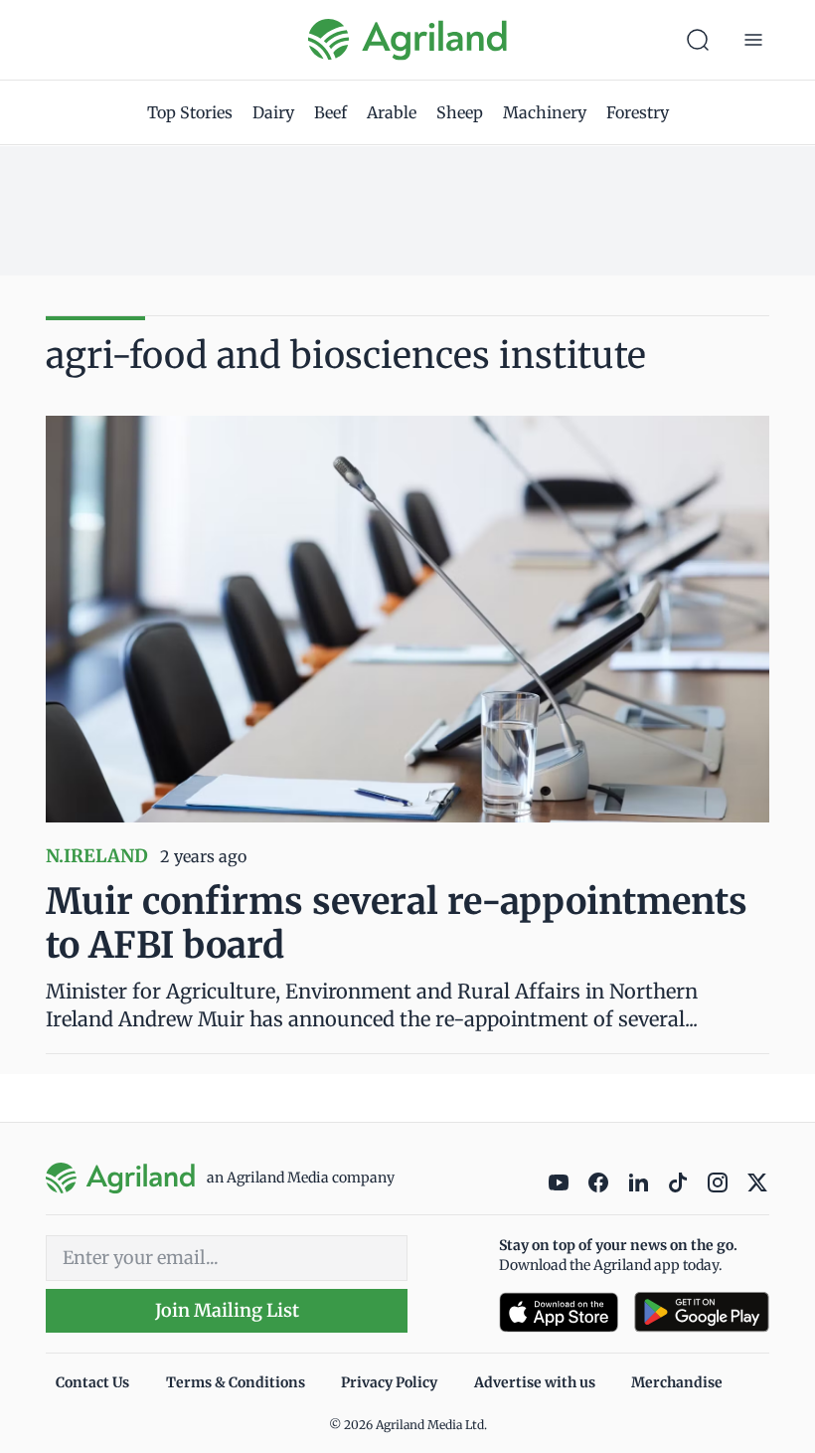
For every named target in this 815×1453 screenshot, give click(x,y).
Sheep (459, 112)
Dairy (273, 112)
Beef (330, 112)
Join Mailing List (227, 1310)
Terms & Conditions (235, 1382)
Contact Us (92, 1382)
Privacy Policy (389, 1382)
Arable (391, 112)
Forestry (637, 112)
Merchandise (677, 1382)
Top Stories (190, 112)
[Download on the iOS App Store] (558, 1312)
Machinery (544, 112)
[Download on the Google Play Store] (701, 1312)
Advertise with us (534, 1382)
